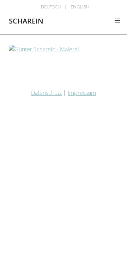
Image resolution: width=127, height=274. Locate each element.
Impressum (82, 93)
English (80, 7)
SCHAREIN (26, 21)
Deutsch (51, 7)
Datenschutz (46, 93)
